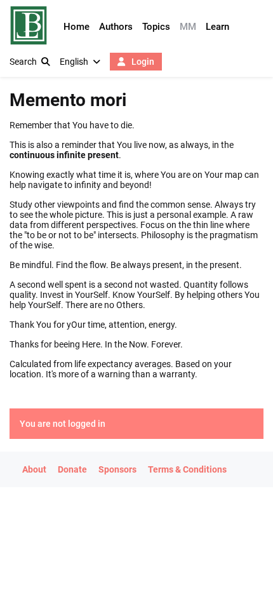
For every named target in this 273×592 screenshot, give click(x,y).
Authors (116, 26)
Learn (217, 26)
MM (188, 26)
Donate (72, 469)
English (74, 62)
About (34, 469)
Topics (156, 26)
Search (23, 62)
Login (142, 62)
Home (76, 26)
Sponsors (117, 469)
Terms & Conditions (187, 469)
